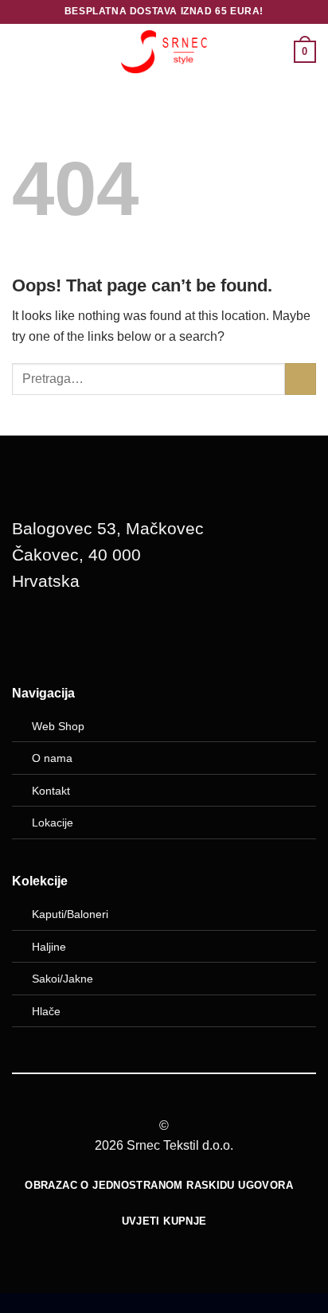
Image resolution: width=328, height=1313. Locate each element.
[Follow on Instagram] (72, 638)
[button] (21, 51)
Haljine (49, 946)
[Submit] (300, 378)
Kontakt (51, 790)
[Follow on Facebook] (31, 638)
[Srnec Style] (164, 51)
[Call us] (113, 638)
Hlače (46, 1011)
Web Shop (58, 726)
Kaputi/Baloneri (70, 914)
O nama (52, 758)
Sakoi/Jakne (62, 978)
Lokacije (52, 822)
